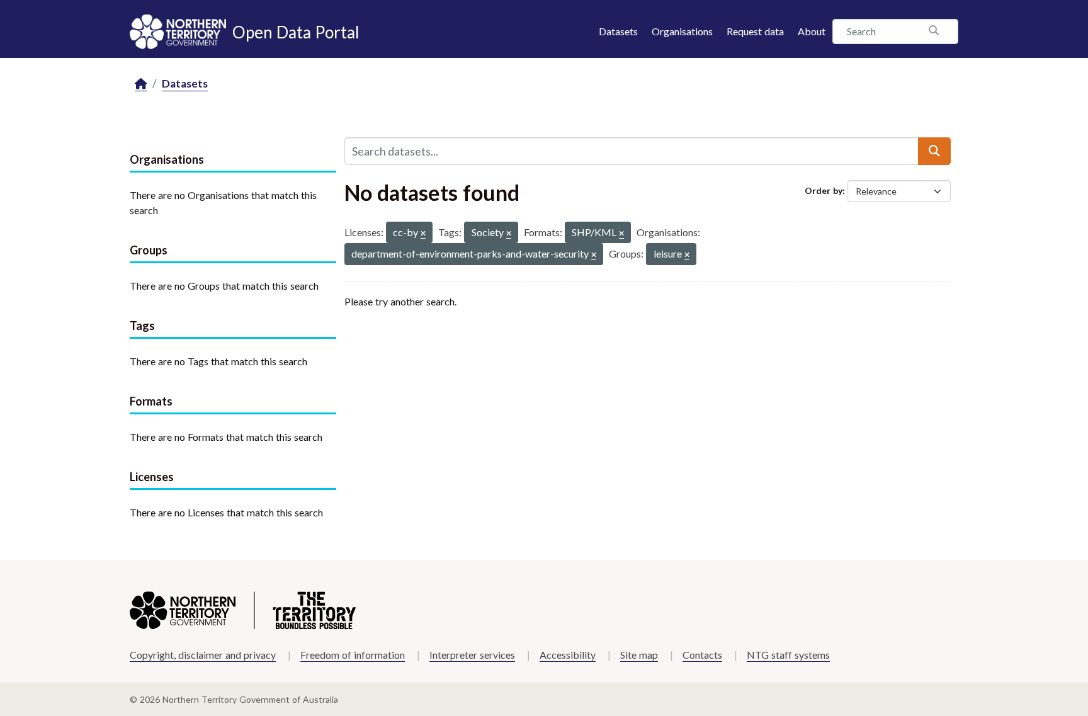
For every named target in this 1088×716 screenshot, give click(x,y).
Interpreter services (472, 655)
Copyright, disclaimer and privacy (203, 655)
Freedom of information (352, 655)
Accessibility (568, 655)
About (811, 31)
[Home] (141, 84)
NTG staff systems (788, 655)
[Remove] (423, 234)
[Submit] (934, 151)
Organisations (682, 31)
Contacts (702, 655)
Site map (639, 655)
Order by (823, 190)
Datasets (618, 31)
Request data (755, 31)
